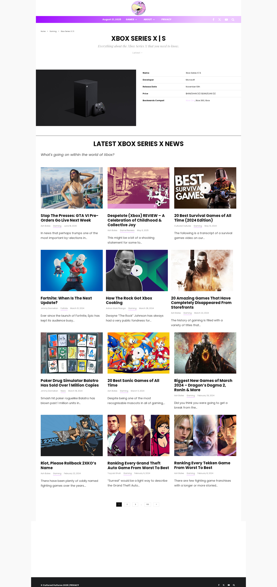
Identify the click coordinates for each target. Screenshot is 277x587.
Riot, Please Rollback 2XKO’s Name (68, 465)
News (63, 390)
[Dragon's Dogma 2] (205, 353)
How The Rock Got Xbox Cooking (129, 300)
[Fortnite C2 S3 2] (72, 270)
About (148, 19)
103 (148, 504)
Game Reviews (127, 230)
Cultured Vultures (182, 225)
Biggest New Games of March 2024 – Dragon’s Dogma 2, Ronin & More (203, 385)
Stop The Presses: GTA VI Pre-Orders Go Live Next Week (69, 218)
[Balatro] (72, 353)
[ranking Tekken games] (205, 435)
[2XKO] (72, 435)
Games (130, 19)
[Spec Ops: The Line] (202, 270)
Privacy (166, 19)
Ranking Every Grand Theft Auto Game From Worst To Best (138, 465)
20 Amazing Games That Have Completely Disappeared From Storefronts (201, 303)
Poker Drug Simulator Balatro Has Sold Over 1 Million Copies (70, 383)
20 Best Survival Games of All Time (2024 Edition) (202, 218)
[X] (219, 19)
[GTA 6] (72, 188)
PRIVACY (74, 585)
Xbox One (190, 100)
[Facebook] (213, 19)
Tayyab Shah (114, 473)
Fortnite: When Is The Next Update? (66, 300)
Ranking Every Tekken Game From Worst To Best (202, 465)
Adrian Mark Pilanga (116, 308)
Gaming (57, 225)
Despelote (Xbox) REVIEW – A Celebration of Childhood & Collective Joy (136, 220)
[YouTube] (226, 19)
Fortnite (64, 308)
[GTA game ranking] (139, 435)
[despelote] (139, 188)
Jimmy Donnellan (49, 308)
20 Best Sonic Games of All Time (133, 383)
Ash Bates (45, 225)
